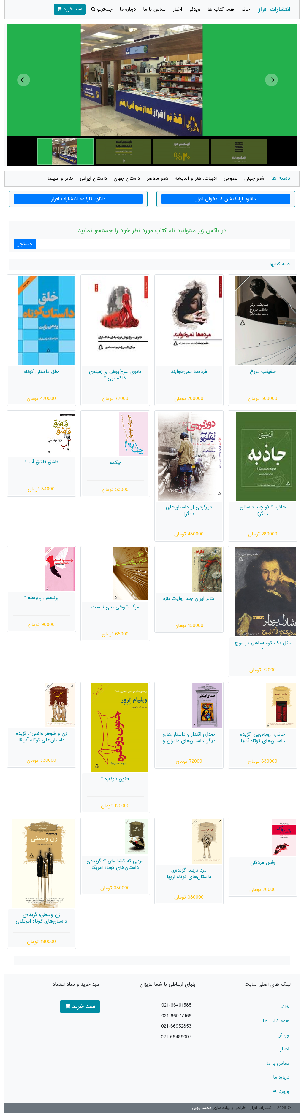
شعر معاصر (157, 178)
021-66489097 (176, 1037)
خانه (245, 9)
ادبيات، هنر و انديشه (196, 178)
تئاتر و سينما (60, 178)
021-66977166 (176, 1016)
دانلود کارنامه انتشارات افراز (78, 199)
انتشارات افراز (274, 10)
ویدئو (194, 9)
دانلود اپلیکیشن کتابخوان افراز (226, 199)
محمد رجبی (201, 1108)
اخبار (177, 9)
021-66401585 (176, 1005)
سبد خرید (71, 9)
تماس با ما (154, 9)
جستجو (103, 9)
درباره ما (128, 9)
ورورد (283, 1091)
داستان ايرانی (93, 178)
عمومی (231, 178)
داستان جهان (127, 178)
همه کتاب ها (221, 9)
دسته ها (280, 178)
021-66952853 (176, 1026)
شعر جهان (254, 178)
